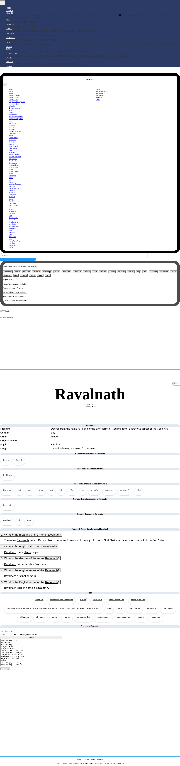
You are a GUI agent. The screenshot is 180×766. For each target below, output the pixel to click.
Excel (82, 56)
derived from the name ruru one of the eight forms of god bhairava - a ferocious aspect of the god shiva (54, 608)
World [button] (9, 29)
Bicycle (52, 40)
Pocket (130, 272)
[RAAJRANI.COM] (6, 311)
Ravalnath (7, 505)
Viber (95, 272)
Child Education (60, 44)
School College (103, 35)
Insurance (116, 44)
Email (40, 275)
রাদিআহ (71, 490)
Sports (9, 58)
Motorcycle (39, 40)
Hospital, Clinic (71, 35)
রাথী (61, 490)
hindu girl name (138, 600)
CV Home (23, 22)
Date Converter (84, 51)
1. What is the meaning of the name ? (31, 534)
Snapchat (77, 272)
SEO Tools (25, 51)
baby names (134, 608)
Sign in (9, 66)
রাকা (51, 490)
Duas (141, 15)
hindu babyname (116, 600)
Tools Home (12, 51)
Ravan (6, 460)
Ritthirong (7, 475)
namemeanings (123, 617)
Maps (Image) (68, 31)
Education (44, 44)
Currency (55, 31)
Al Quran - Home (14, 15)
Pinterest (36, 272)
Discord (24, 275)
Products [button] (10, 38)
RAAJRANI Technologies (114, 763)
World (11, 136)
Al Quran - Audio (33, 15)
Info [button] (8, 42)
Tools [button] (8, 49)
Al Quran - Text (51, 15)
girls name (24, 617)
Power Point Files (95, 56)
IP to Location (84, 31)
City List (43, 31)
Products (11, 169)
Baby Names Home (6, 317)
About (79, 759)
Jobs (10, 121)
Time (95, 31)
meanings (156, 617)
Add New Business (14, 64)
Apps (41, 56)
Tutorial (10, 44)
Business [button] (10, 24)
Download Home (14, 56)
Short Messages (167, 44)
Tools (10, 209)
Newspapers (87, 35)
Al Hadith (111, 15)
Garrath (19, 460)
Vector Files (124, 56)
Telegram (7, 275)
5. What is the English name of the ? (30, 582)
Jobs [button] (8, 20)
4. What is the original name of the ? (30, 570)
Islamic (11, 93)
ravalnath (39, 600)
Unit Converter (47, 51)
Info (10, 180)
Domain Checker (65, 51)
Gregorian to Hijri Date (35, 18)
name (54, 617)
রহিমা (29, 490)
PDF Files (111, 56)
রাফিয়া (138, 490)
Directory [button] (11, 33)
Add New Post (32, 64)
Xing (138, 272)
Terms (93, 759)
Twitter (17, 272)
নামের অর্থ (83, 600)
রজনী (19, 490)
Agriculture (102, 44)
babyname (151, 608)
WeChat (103, 272)
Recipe (127, 44)
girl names (40, 617)
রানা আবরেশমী (124, 490)
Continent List (13, 31)
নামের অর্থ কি (97, 600)
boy (109, 608)
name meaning (83, 617)
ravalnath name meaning (61, 600)
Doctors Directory (15, 35)
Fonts (60, 56)
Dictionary (88, 44)
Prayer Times (161, 15)
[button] (9, 61)
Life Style (138, 44)
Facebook (8, 272)
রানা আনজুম (109, 490)
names (67, 617)
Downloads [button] (11, 53)
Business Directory (15, 27)
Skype (32, 275)
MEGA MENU (76, 64)
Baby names (55, 35)
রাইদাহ (40, 490)
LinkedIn (26, 272)
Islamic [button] (9, 13)
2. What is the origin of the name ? (29, 546)
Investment (33, 27)
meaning (141, 617)
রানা (82, 490)
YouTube (121, 272)
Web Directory (121, 35)
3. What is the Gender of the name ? (30, 558)
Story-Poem (151, 44)
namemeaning (103, 617)
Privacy (86, 759)
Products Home (13, 40)
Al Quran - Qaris (96, 15)
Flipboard (153, 272)
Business (11, 129)
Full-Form (75, 44)
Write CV (34, 22)
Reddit (56, 272)
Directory (11, 152)
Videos (9, 47)
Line (16, 275)
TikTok (112, 272)
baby (120, 608)
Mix (144, 272)
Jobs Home (11, 22)
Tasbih (150, 15)
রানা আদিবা (94, 490)
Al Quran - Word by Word (73, 15)
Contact (100, 759)
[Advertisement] (79, 337)
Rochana (7, 490)
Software (50, 56)
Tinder (173, 272)
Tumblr (86, 272)
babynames (168, 608)
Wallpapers (30, 56)
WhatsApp (47, 272)
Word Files (71, 56)
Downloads (12, 224)
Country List (29, 31)
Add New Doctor (50, 64)
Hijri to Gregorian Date (16, 117)
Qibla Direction (129, 15)
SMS (48, 275)
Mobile (27, 40)
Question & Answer (27, 44)
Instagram (66, 272)
